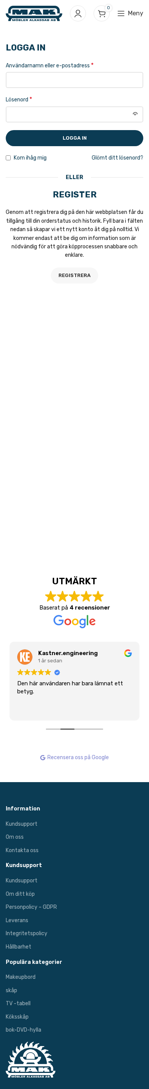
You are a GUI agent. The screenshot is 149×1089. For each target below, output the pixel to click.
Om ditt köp (20, 894)
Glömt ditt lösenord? (117, 158)
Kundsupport (21, 824)
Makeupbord (21, 977)
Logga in (75, 138)
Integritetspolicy (26, 933)
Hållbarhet (18, 947)
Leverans (17, 920)
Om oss (15, 837)
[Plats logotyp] (34, 13)
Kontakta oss (22, 850)
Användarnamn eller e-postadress (50, 65)
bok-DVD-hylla (23, 1030)
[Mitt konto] (78, 13)
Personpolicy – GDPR (31, 907)
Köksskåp (17, 1017)
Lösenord (19, 99)
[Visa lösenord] (135, 114)
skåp (11, 990)
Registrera (74, 275)
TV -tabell (18, 1003)
